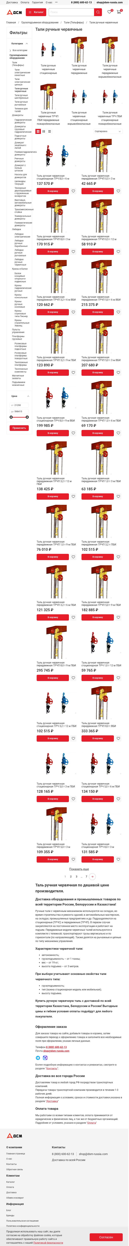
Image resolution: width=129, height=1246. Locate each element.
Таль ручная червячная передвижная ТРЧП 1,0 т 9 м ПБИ (56, 543)
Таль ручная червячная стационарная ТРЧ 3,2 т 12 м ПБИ (56, 725)
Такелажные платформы (21, 363)
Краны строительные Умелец (22, 323)
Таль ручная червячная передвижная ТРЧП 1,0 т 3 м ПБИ (101, 480)
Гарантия (37, 2)
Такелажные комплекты (21, 370)
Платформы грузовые (18, 337)
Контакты (51, 1068)
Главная (11, 22)
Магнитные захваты (18, 377)
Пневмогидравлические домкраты (27, 153)
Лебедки (16, 229)
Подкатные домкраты (20, 137)
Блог (8, 1210)
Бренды (10, 1215)
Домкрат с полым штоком (20, 168)
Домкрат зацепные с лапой (20, 145)
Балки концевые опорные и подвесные (20, 277)
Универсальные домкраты (23, 217)
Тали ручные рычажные (21, 103)
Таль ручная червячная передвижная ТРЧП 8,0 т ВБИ (98, 725)
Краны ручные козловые (20, 304)
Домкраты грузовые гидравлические (23, 129)
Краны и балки (20, 269)
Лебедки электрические (22, 235)
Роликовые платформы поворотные (21, 356)
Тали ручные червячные (21, 90)
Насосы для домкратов (21, 176)
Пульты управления (18, 331)
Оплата (25, 2)
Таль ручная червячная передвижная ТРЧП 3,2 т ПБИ (98, 543)
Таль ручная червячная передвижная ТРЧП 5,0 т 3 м (53, 845)
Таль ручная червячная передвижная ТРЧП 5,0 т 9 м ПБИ (101, 603)
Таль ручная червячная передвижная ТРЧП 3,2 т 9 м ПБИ (56, 359)
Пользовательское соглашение (22, 1221)
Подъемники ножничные (18, 383)
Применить (19, 428)
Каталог (39, 12)
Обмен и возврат (15, 1198)
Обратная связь (14, 1169)
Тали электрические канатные (22, 72)
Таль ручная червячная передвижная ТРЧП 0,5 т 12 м (98, 238)
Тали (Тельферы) (74, 22)
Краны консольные (21, 296)
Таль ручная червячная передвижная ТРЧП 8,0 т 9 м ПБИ (56, 664)
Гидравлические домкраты (23, 121)
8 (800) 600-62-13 (81, 2)
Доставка (12, 2)
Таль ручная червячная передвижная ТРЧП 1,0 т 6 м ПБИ (101, 419)
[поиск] (98, 12)
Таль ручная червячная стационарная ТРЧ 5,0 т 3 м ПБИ (56, 785)
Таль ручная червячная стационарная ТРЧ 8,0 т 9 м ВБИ (56, 419)
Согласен (106, 1237)
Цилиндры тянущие (20, 182)
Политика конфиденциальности (22, 1226)
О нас (49, 2)
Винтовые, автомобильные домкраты (23, 203)
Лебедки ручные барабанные (21, 243)
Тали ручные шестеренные (21, 96)
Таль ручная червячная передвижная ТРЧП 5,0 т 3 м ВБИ (101, 359)
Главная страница (15, 1153)
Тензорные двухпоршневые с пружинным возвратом (23, 192)
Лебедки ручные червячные (20, 262)
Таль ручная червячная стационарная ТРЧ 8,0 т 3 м (97, 845)
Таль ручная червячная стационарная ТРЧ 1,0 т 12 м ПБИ (101, 664)
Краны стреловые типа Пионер (21, 314)
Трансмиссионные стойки (24, 210)
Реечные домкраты (20, 160)
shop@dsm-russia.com (110, 2)
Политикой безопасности (48, 1242)
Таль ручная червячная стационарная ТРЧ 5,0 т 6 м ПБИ (100, 785)
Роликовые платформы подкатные (21, 346)
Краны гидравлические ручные (23, 288)
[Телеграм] (37, 1057)
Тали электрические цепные (22, 82)
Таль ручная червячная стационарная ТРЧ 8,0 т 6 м (53, 177)
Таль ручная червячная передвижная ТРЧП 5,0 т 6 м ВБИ (101, 298)
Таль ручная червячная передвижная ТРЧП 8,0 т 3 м (53, 238)
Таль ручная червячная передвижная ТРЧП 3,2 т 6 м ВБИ (56, 298)
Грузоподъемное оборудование (39, 22)
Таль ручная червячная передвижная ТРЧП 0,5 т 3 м (98, 177)
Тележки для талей (21, 110)
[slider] (11, 417)
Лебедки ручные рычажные (20, 253)
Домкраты (17, 115)
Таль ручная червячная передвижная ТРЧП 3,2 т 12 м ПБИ (54, 481)
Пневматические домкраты (23, 224)
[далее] (92, 877)
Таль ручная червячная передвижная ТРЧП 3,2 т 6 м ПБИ (56, 603)
